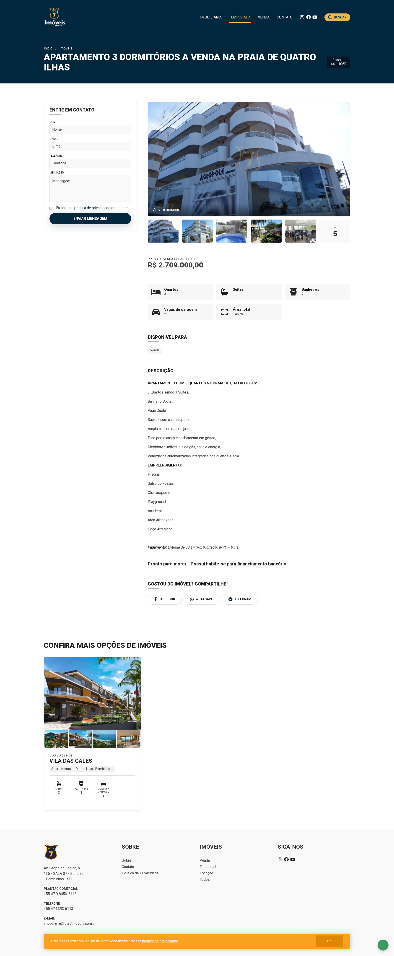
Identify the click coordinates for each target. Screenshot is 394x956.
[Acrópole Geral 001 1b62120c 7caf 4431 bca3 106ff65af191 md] (163, 231)
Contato (285, 17)
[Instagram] (302, 17)
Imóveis (66, 48)
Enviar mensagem (90, 218)
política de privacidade (92, 208)
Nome (53, 122)
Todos (205, 879)
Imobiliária (211, 17)
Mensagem (56, 172)
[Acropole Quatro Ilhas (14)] (266, 231)
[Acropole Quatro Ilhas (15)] (300, 231)
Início (48, 48)
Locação (206, 873)
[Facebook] (308, 17)
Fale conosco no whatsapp (383, 945)
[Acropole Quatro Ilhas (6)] (231, 231)
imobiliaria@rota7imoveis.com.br (70, 923)
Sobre (126, 860)
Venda (264, 17)
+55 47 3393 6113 (58, 909)
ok (329, 941)
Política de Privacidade (140, 873)
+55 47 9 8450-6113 (60, 894)
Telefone (55, 155)
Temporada (240, 17)
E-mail (53, 138)
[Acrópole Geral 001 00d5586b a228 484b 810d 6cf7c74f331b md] (197, 231)
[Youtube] (315, 17)
